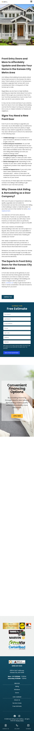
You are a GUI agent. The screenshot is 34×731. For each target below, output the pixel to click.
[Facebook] (15, 716)
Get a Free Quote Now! (11, 353)
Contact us (9, 283)
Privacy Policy (20, 720)
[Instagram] (19, 716)
